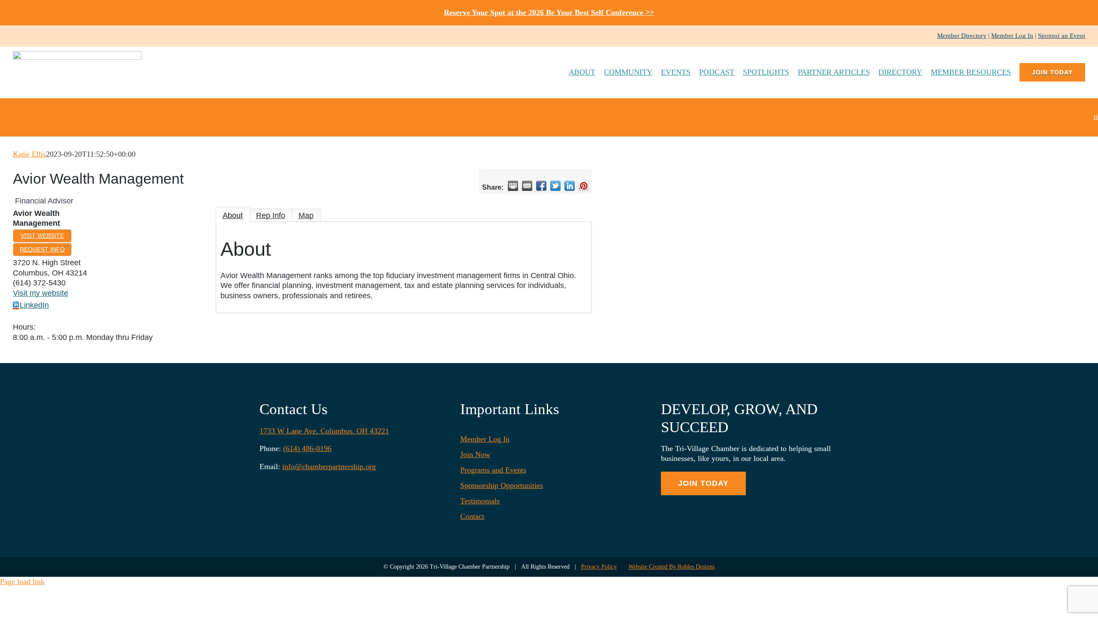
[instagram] (29, 36)
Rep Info (270, 215)
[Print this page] (513, 186)
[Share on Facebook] (541, 186)
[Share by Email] (527, 186)
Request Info (42, 249)
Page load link (22, 581)
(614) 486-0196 (307, 448)
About (233, 215)
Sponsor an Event (1061, 35)
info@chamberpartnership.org (329, 466)
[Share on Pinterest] (584, 186)
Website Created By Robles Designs (671, 566)
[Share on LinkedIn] (569, 186)
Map (306, 215)
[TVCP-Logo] (77, 55)
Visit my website (40, 293)
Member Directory (961, 35)
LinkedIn (34, 305)
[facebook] (15, 36)
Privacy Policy (599, 566)
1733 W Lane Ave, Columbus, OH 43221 (324, 431)
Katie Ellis (29, 154)
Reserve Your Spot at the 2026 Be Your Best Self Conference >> (549, 12)
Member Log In (1012, 35)
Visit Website (42, 235)
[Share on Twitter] (555, 186)
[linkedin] (42, 36)
